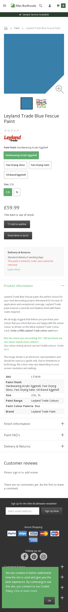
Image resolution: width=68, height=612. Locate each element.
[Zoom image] (60, 89)
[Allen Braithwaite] (22, 6)
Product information (18, 286)
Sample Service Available (35, 14)
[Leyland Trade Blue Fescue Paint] (26, 103)
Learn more (14, 269)
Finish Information (17, 424)
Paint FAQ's (12, 435)
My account (49, 6)
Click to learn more (25, 591)
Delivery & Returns (17, 446)
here (6, 349)
